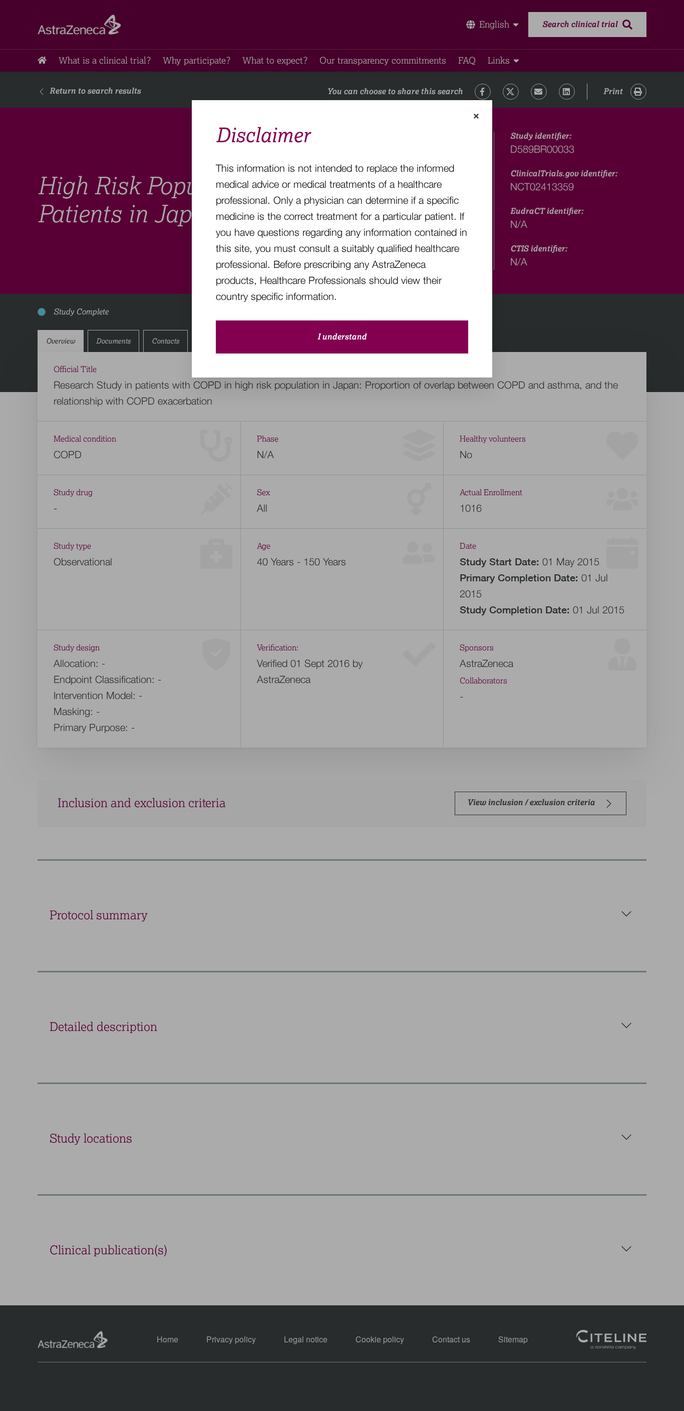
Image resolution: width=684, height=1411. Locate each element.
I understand (342, 337)
